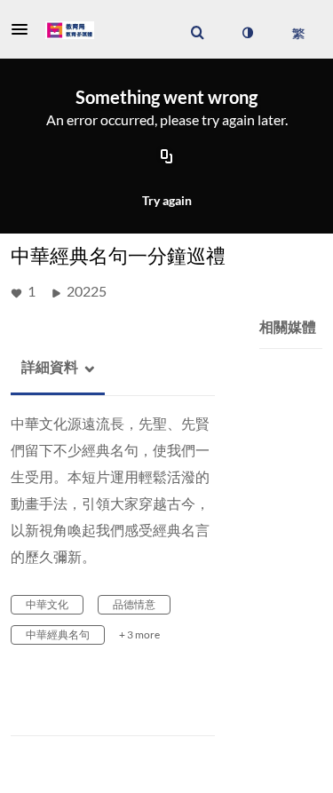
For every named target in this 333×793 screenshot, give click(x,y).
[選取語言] (298, 33)
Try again (167, 200)
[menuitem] (197, 33)
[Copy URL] (167, 158)
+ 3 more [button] (139, 634)
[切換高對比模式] (247, 33)
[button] (25, 29)
